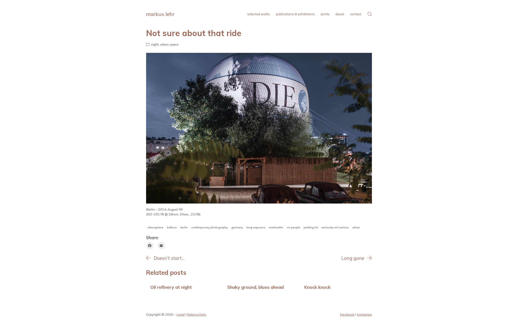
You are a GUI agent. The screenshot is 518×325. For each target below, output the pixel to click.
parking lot (311, 227)
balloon (172, 227)
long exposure (255, 227)
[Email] (161, 245)
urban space (169, 44)
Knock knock (317, 287)
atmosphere (155, 227)
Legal (180, 314)
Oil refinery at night (171, 287)
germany (237, 227)
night (155, 44)
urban (356, 227)
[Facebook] (150, 245)
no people (293, 227)
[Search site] (369, 14)
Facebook (347, 314)
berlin (184, 227)
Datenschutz (196, 314)
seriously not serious (335, 227)
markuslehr (276, 227)
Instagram (364, 314)
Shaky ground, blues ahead (255, 287)
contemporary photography (209, 227)
